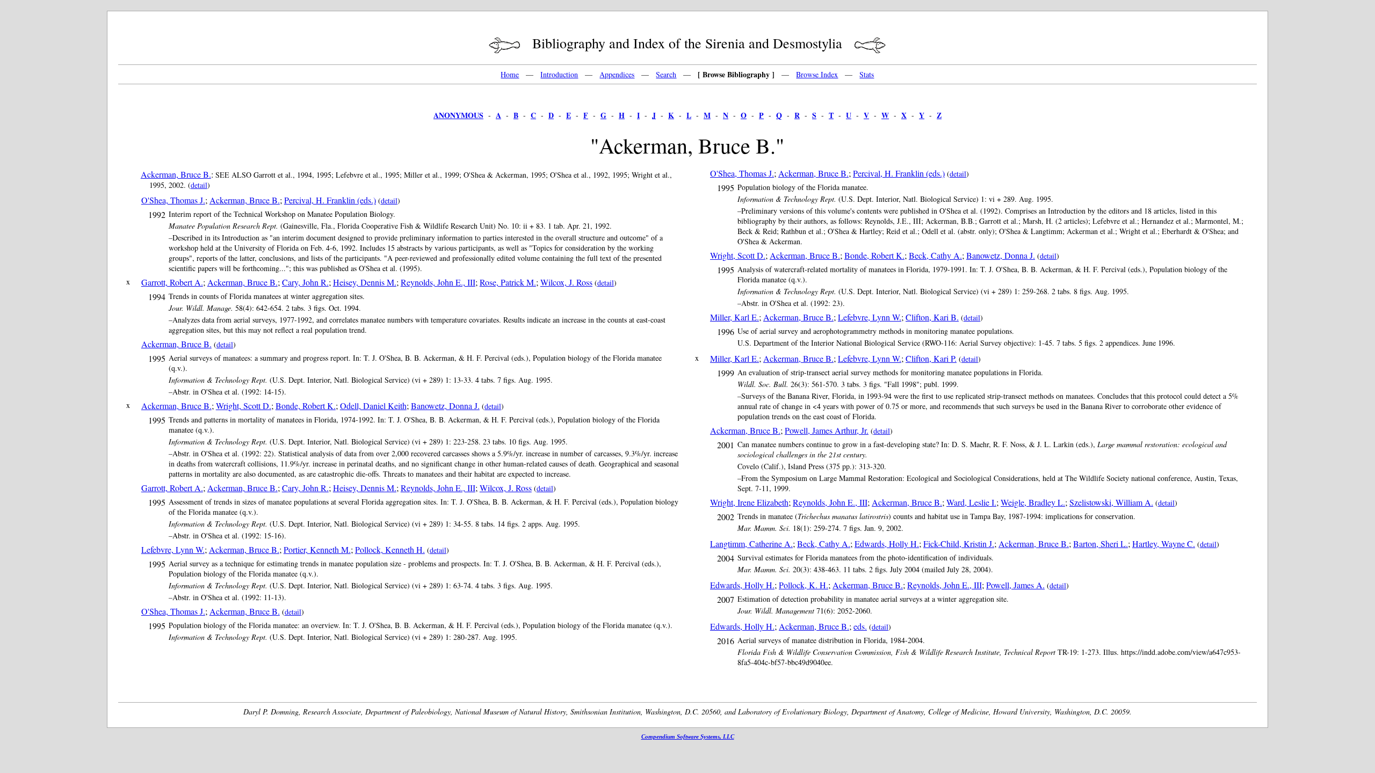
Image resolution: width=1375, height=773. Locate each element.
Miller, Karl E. (734, 317)
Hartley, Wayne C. (1163, 543)
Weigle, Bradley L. (1033, 502)
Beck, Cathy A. (935, 255)
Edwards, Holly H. (887, 543)
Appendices (616, 74)
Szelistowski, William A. (1111, 502)
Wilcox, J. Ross (566, 282)
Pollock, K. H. (803, 584)
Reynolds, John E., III (438, 282)
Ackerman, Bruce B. (176, 174)
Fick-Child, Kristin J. (958, 543)
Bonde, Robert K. (306, 405)
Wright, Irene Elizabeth (749, 502)
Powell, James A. (1015, 584)
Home (510, 74)
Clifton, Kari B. (932, 317)
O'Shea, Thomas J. (173, 200)
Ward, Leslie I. (971, 502)
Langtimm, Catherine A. (751, 543)
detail (199, 185)
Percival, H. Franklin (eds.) (330, 200)
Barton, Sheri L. (1100, 543)
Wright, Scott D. (243, 405)
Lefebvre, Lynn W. (173, 549)
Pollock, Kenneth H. (390, 549)
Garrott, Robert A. (172, 282)
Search (666, 74)
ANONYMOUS (458, 115)
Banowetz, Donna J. (445, 405)
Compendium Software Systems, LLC (687, 736)
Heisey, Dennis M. (364, 282)
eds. (860, 626)
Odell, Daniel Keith (373, 405)
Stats (866, 74)
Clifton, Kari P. (931, 358)
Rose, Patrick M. (508, 282)
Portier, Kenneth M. (317, 549)
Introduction (559, 74)
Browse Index (817, 74)
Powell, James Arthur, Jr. (827, 430)
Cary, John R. (305, 282)
